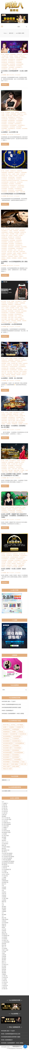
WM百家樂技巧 (6, 738)
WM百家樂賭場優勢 (11, 248)
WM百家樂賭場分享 (19, 248)
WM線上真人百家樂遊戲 (20, 420)
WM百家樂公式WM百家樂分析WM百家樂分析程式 (10, 180)
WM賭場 (14, 253)
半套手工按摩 (5, 950)
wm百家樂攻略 (12, 64)
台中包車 (4, 929)
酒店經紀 (4, 840)
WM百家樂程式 (4, 123)
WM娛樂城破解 (13, 306)
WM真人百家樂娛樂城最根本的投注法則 (11, 704)
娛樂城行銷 (4, 934)
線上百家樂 (14, 376)
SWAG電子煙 (5, 872)
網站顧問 (4, 816)
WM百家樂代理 (4, 177)
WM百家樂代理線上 (11, 177)
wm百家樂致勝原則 (18, 314)
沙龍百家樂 (18, 374)
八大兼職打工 (5, 803)
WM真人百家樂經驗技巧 (7, 710)
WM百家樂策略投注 (13, 125)
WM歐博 (17, 174)
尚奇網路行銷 (5, 882)
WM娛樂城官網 (10, 172)
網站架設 (4, 848)
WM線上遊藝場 (10, 319)
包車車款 (4, 892)
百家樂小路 (8, 254)
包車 (3, 885)
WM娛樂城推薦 (13, 54)
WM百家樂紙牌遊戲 (11, 191)
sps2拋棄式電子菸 (6, 822)
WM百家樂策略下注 (18, 123)
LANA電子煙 (5, 977)
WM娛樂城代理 (4, 360)
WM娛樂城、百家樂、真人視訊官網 (11, 378)
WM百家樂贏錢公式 (19, 512)
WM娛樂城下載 (21, 358)
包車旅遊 (4, 895)
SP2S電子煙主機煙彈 (7, 858)
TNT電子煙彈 (5, 898)
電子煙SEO (4, 851)
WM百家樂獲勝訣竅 (22, 366)
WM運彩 (2, 374)
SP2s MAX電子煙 (6, 818)
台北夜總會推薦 (5, 942)
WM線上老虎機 (4, 422)
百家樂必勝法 (10, 256)
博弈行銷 (4, 932)
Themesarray (19, 1048)
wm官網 (24, 306)
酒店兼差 (4, 906)
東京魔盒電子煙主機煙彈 (8, 863)
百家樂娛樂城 (20, 422)
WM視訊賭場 (3, 253)
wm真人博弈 (3, 251)
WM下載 (2, 54)
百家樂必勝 (24, 320)
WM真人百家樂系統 (18, 317)
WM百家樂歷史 (19, 122)
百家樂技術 (3, 258)
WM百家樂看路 (4, 245)
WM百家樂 (11, 57)
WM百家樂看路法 (11, 245)
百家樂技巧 (21, 256)
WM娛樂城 (7, 54)
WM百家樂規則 (23, 246)
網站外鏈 (4, 917)
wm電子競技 (7, 320)
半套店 (3, 953)
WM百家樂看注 (11, 243)
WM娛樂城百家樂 (17, 304)
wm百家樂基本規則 (4, 182)
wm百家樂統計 (4, 314)
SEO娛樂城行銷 (5, 935)
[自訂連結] (25, 1046)
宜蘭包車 (4, 926)
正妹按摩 (4, 955)
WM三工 (2, 507)
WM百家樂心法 (19, 117)
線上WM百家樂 (14, 566)
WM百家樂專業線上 (19, 59)
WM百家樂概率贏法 (11, 120)
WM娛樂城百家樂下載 (5, 306)
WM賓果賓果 (9, 253)
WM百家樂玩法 (4, 510)
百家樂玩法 (3, 566)
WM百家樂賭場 (4, 560)
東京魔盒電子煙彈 (6, 832)
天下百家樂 (22, 470)
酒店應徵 (4, 908)
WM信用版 (17, 112)
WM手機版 (17, 307)
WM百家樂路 (18, 128)
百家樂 (9, 422)
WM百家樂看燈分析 (18, 243)
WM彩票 (6, 307)
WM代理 (12, 112)
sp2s (3, 801)
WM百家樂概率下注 (18, 67)
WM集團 (2, 320)
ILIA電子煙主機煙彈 (6, 859)
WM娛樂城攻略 (4, 304)
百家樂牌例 (20, 258)
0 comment (18, 74)
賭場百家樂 (20, 566)
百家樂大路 (23, 374)
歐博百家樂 (13, 374)
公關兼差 (4, 909)
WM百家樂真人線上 (18, 245)
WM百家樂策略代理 (4, 125)
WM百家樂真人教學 (4, 368)
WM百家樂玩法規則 (18, 465)
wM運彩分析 (24, 253)
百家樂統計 (3, 423)
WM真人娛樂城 (4, 317)
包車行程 (4, 893)
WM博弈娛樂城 (21, 230)
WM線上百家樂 (16, 470)
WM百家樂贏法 (17, 759)
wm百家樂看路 (15, 745)
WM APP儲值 (3, 301)
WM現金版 (16, 56)
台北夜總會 (4, 937)
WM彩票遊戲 (12, 307)
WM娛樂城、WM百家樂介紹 (9, 132)
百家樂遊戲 (20, 423)
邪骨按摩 (4, 943)
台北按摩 (4, 951)
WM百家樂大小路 (13, 182)
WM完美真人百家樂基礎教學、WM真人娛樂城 (13, 713)
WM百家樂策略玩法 (21, 125)
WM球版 (6, 57)
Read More (4, 84)
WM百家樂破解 (4, 246)
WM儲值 (2, 114)
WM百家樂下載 (17, 57)
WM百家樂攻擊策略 (4, 64)
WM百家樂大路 (19, 182)
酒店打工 (4, 961)
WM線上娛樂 (10, 470)
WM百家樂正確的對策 (13, 366)
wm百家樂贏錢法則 (11, 128)
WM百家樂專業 (4, 59)
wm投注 (25, 114)
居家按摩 (4, 967)
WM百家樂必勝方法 (11, 62)
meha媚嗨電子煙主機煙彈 (8, 861)
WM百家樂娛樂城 (7, 736)
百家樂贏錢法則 (14, 423)
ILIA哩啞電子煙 (5, 866)
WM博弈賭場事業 (4, 232)
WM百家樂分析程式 (24, 180)
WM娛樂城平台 (17, 172)
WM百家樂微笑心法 (11, 117)
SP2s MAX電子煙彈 (6, 819)
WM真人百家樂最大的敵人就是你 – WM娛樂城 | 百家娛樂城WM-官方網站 (14, 474)
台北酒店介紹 (5, 940)
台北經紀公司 (5, 964)
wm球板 (2, 57)
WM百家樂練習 (10, 314)
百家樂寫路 (3, 254)
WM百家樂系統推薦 (7, 752)
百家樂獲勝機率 (21, 565)
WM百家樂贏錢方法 (18, 560)
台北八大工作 (5, 842)
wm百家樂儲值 (4, 311)
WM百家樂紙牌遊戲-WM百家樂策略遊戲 (13, 194)
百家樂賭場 (8, 423)
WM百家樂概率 (11, 67)
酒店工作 (4, 947)
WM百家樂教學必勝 (11, 65)
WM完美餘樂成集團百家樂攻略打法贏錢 (11, 707)
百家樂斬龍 (8, 258)
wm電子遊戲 (13, 320)
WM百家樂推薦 (19, 62)
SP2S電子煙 (5, 811)
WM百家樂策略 (10, 123)
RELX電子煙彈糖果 (6, 824)
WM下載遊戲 (7, 112)
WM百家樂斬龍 (19, 65)
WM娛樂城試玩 (13, 361)
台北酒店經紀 (5, 843)
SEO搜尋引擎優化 (6, 847)
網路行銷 (4, 845)
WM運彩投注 (21, 319)
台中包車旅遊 (5, 922)
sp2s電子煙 (4, 806)
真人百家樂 (8, 376)
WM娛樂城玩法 (10, 304)
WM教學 (2, 115)
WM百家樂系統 (4, 191)
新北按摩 (4, 966)
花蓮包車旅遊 (5, 919)
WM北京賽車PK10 (4, 230)
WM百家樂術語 (17, 246)
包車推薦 (4, 887)
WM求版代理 (25, 54)
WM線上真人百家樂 (11, 420)
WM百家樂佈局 (19, 177)
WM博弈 (10, 230)
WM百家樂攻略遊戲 (19, 64)
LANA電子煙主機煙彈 (7, 855)
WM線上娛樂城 (10, 373)
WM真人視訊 (3, 373)
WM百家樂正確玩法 (11, 122)
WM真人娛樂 (7, 130)
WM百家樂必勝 (4, 62)
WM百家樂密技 (24, 57)
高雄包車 (4, 924)
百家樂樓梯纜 (14, 258)
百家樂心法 (20, 254)
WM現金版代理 (21, 56)
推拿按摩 (4, 879)
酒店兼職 (4, 837)
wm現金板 (11, 56)
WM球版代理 (25, 363)
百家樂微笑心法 (14, 254)
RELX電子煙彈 (5, 835)
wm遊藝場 (19, 253)
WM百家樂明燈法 (4, 67)
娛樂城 (3, 927)
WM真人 (2, 130)
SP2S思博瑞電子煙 (6, 869)
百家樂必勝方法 (4, 256)
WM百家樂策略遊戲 (18, 190)
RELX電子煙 (5, 809)
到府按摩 (4, 969)
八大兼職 (4, 839)
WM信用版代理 (22, 112)
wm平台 (2, 307)
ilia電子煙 (4, 814)
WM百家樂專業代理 (11, 59)
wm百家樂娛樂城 (4, 183)
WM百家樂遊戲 (24, 128)
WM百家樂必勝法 (21, 185)
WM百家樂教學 (4, 65)
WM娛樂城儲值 (4, 172)
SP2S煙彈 (4, 829)
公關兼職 (4, 911)
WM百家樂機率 (4, 122)
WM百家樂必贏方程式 (5, 557)
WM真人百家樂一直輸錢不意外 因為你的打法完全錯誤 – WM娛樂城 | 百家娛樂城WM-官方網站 (14, 515)
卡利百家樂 (3, 563)
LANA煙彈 (4, 834)
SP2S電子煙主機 (6, 830)
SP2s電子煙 (4, 821)
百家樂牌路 (25, 258)
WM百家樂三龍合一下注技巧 (9, 701)
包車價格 (4, 888)
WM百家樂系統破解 (19, 312)
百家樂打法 (16, 256)
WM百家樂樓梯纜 (19, 120)
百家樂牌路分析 (4, 259)
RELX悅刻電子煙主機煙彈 (8, 856)
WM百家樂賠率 (4, 248)
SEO (3, 903)
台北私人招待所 (5, 874)
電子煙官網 (4, 864)
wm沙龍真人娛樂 (5, 56)
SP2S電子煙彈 (5, 826)
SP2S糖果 (4, 871)
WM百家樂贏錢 (4, 128)
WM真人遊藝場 (4, 319)
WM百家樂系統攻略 (4, 369)
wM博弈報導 (15, 230)
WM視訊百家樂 (22, 251)
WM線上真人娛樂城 (17, 373)
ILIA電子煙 (4, 805)
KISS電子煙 (4, 808)
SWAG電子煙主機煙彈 (7, 853)
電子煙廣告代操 (5, 850)
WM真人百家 (23, 764)
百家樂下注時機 (14, 422)
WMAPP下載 (5, 724)
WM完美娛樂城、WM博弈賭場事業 (11, 324)
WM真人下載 (3, 371)
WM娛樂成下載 (19, 54)
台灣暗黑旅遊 (5, 880)
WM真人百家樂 (15, 251)
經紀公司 (4, 884)
